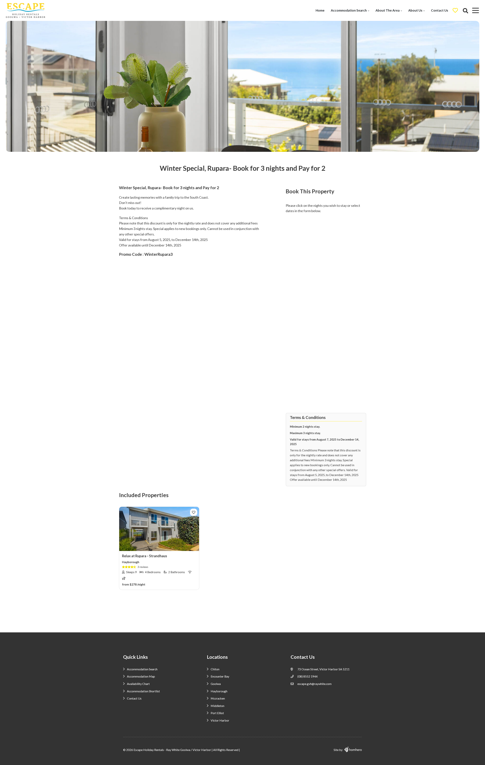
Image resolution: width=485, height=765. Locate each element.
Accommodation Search (349, 10)
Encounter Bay (220, 676)
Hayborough (219, 691)
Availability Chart (138, 684)
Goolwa (216, 684)
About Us (415, 10)
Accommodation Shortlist (143, 691)
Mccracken (218, 698)
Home (320, 10)
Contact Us (439, 10)
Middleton (217, 706)
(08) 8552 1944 (307, 676)
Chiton (215, 669)
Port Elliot (217, 713)
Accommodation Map (141, 676)
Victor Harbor (220, 720)
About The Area (387, 10)
